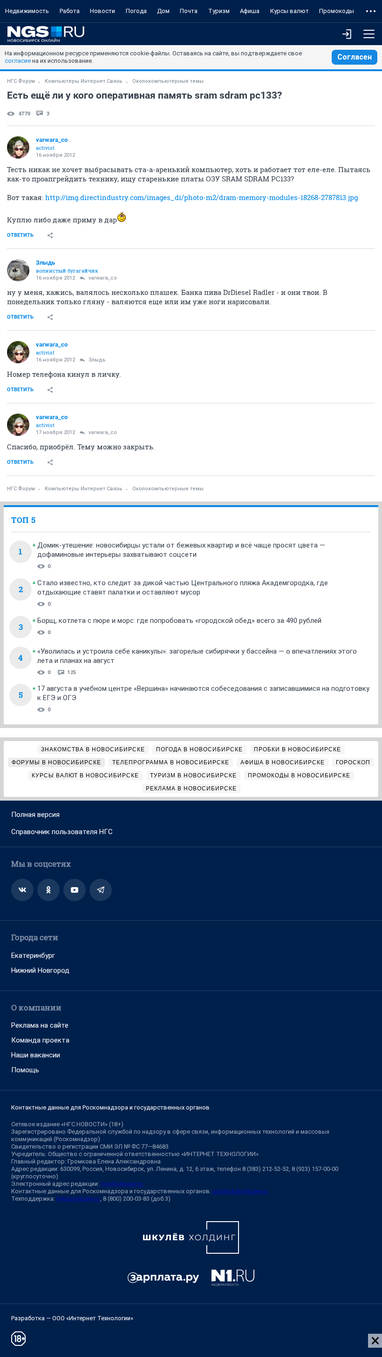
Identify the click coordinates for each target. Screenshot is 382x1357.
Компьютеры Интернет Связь (84, 81)
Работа (70, 10)
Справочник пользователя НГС (62, 832)
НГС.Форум (21, 81)
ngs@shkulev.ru (122, 1183)
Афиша (249, 10)
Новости (102, 10)
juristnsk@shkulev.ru (239, 1191)
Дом (163, 10)
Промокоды (336, 10)
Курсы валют (289, 10)
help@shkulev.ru (78, 1198)
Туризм (219, 10)
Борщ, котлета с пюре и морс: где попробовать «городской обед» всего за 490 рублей (179, 620)
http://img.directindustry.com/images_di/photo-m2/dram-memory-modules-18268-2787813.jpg (201, 197)
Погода (136, 10)
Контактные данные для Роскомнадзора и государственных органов (110, 1107)
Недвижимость (27, 10)
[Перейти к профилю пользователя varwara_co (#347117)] (18, 147)
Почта (189, 10)
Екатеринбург (33, 955)
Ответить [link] (20, 235)
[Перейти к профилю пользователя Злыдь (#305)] (18, 270)
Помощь (25, 1070)
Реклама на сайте (39, 1025)
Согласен (354, 57)
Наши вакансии (35, 1055)
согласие (18, 60)
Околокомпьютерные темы (168, 81)
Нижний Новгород (40, 970)
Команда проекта (40, 1040)
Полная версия (35, 814)
